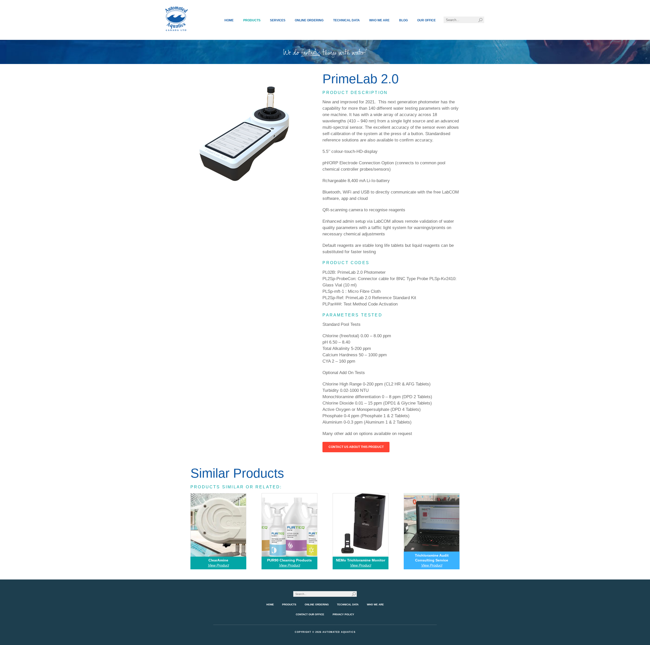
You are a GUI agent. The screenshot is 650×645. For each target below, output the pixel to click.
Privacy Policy (343, 614)
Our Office (426, 20)
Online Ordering (309, 20)
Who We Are (379, 20)
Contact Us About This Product (356, 447)
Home (229, 20)
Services (277, 20)
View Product (218, 565)
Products (252, 20)
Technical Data (346, 20)
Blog (403, 20)
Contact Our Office (310, 614)
